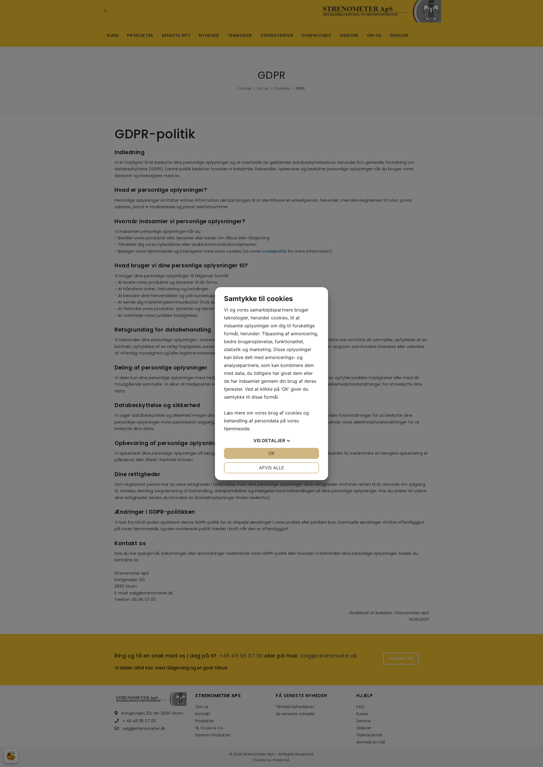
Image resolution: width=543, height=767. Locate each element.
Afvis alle (271, 467)
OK (271, 453)
